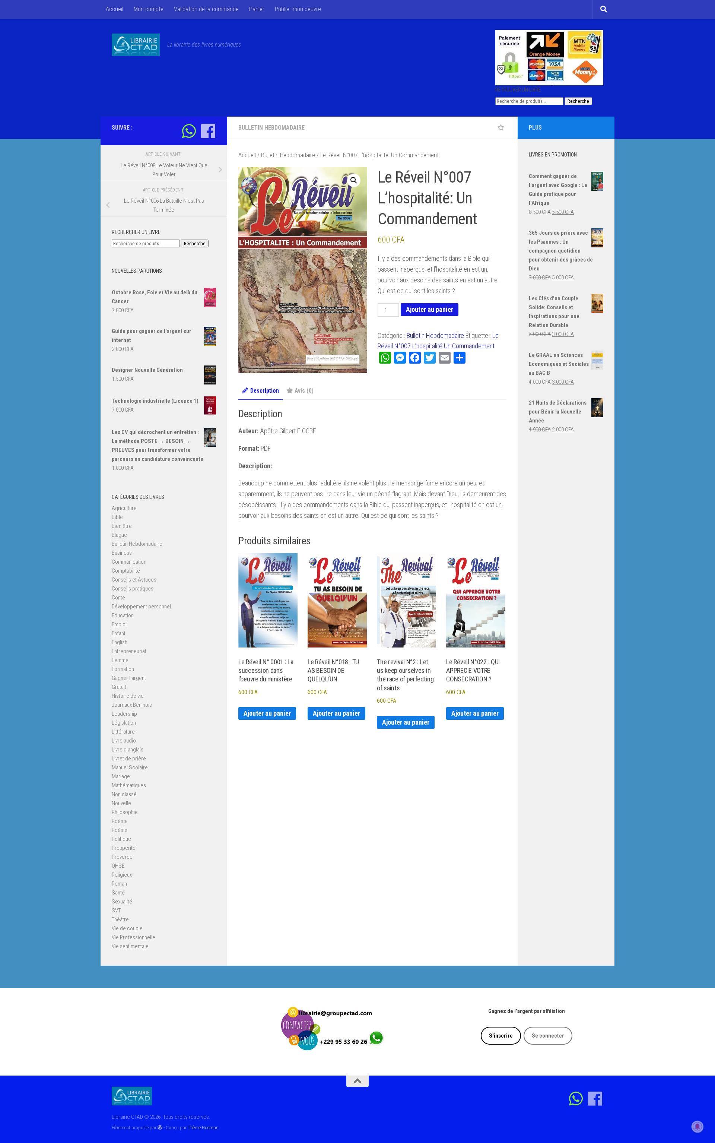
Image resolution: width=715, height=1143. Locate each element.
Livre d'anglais (127, 749)
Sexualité (122, 901)
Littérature (123, 731)
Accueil (114, 9)
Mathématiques (129, 785)
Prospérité (124, 848)
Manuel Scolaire (130, 767)
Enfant (118, 633)
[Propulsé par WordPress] (160, 1127)
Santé (118, 892)
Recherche (578, 101)
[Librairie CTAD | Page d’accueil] (136, 45)
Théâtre (120, 919)
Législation (124, 722)
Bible (117, 517)
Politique (121, 839)
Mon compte (148, 9)
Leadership (124, 713)
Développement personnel (141, 606)
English (119, 642)
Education (123, 615)
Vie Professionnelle (133, 937)
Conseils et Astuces (134, 579)
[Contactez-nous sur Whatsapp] (189, 131)
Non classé (124, 794)
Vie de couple (127, 928)
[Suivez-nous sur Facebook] (208, 131)
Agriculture (124, 508)
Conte (118, 597)
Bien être (122, 526)
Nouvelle (121, 803)
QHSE (118, 865)
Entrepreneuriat (129, 651)
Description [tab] (264, 390)
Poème (120, 821)
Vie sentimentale (130, 946)
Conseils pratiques (132, 588)
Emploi (119, 624)
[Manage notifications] (697, 1127)
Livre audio (124, 740)
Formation (123, 669)
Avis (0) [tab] (304, 390)
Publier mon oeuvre (298, 9)
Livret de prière (129, 758)
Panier (256, 9)
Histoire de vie (128, 696)
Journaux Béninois (132, 705)
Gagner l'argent (129, 678)
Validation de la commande (206, 9)
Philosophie (125, 812)
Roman (119, 883)
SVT (116, 910)
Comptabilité (126, 570)
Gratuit (119, 687)
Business (122, 553)
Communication (129, 561)
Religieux (122, 874)
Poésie (119, 830)
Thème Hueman (203, 1127)
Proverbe (122, 857)
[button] (353, 180)
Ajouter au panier (429, 309)
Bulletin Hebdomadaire (271, 127)
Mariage (121, 776)
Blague (119, 535)
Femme (120, 660)
